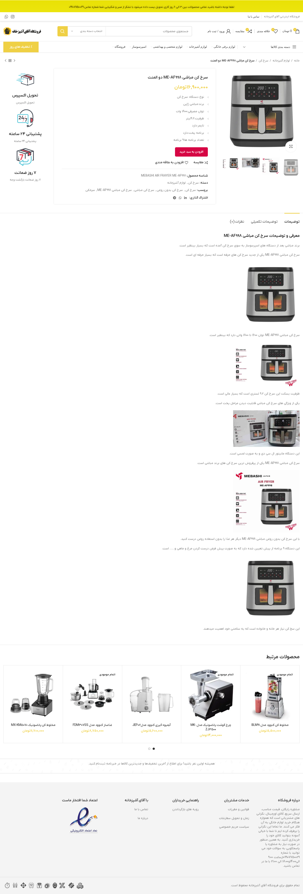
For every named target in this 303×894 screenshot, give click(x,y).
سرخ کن (263, 61)
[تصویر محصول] (270, 695)
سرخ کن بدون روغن (170, 190)
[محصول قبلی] (14, 61)
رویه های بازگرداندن (185, 809)
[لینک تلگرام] (174, 198)
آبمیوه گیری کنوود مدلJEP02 (151, 725)
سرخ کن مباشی (144, 190)
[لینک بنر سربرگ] (151, 6)
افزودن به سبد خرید (191, 152)
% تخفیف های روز (21, 47)
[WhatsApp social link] (6, 16)
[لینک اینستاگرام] (13, 16)
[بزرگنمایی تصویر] (290, 146)
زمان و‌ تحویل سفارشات (234, 818)
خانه (296, 61)
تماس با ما (141, 809)
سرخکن (90, 190)
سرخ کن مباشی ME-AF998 (114, 190)
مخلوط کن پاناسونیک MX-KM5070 (33, 725)
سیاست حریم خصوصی (234, 827)
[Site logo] (22, 31)
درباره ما (143, 818)
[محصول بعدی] (5, 61)
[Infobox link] (25, 88)
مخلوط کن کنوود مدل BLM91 (270, 725)
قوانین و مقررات (238, 809)
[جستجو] (62, 31)
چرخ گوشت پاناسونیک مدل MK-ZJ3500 (211, 727)
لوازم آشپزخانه (281, 61)
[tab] (292, 219)
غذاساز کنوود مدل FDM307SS (92, 725)
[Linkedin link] (185, 198)
